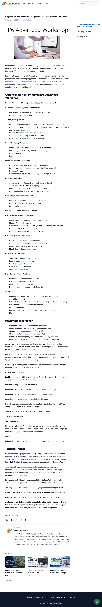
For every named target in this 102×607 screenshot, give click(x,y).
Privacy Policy (56, 597)
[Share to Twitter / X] (16, 520)
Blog (24, 3)
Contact (37, 597)
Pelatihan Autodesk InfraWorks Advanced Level (13, 572)
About (46, 3)
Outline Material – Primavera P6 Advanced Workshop (88, 26)
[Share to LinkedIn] (25, 520)
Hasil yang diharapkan (84, 32)
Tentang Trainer (82, 37)
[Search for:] (89, 3)
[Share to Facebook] (12, 520)
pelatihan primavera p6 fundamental (19, 81)
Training (39, 3)
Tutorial (30, 3)
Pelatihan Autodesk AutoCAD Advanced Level (35, 572)
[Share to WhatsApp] (7, 520)
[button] (97, 602)
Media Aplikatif (26, 20)
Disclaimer (45, 597)
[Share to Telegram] (21, 520)
